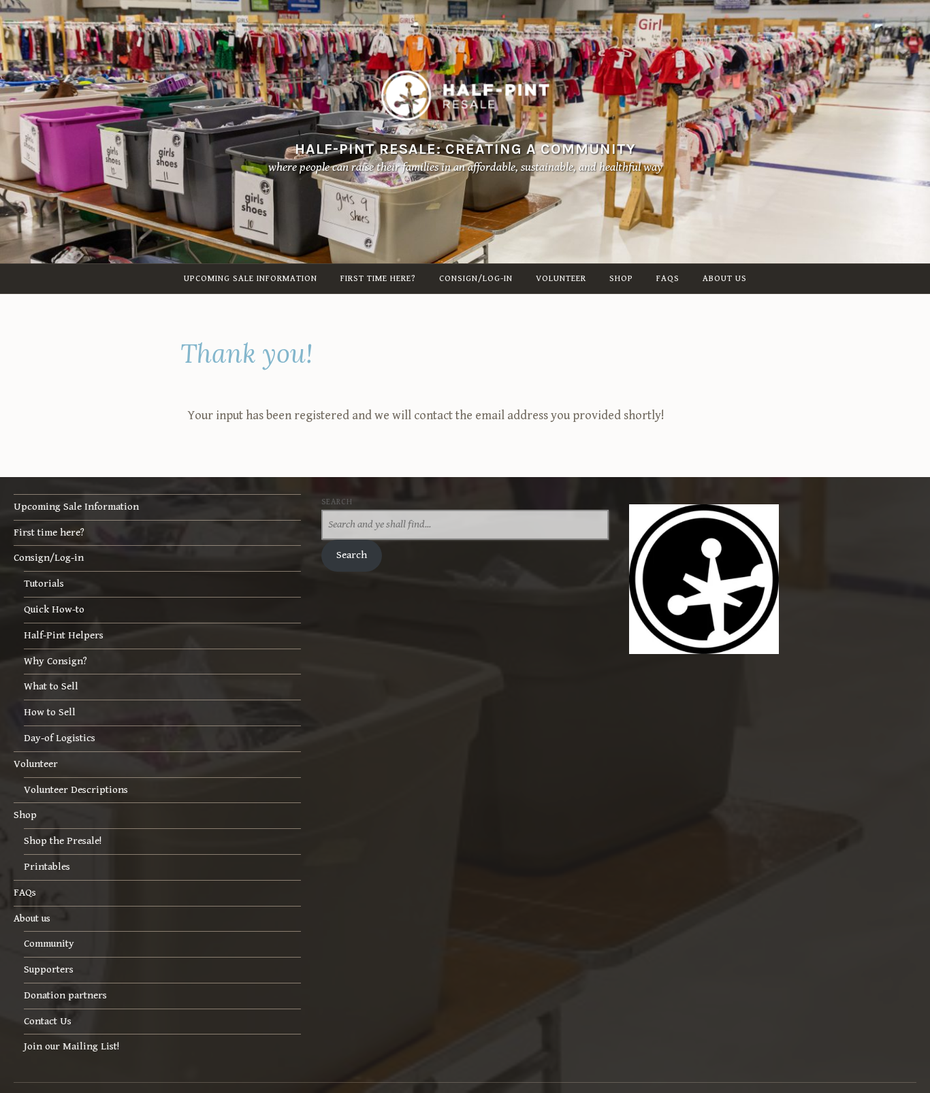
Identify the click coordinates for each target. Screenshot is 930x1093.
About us (725, 279)
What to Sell (51, 686)
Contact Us (47, 1021)
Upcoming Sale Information (250, 279)
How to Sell (50, 712)
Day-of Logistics (59, 738)
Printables (47, 866)
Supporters (49, 969)
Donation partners (65, 995)
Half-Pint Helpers (63, 635)
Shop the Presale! (62, 841)
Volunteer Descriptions (76, 790)
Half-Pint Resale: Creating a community (465, 148)
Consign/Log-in (476, 279)
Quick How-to (54, 609)
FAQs (667, 279)
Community (49, 943)
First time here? (378, 279)
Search (337, 501)
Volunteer (561, 279)
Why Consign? (55, 661)
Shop (621, 279)
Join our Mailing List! (71, 1046)
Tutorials (44, 583)
